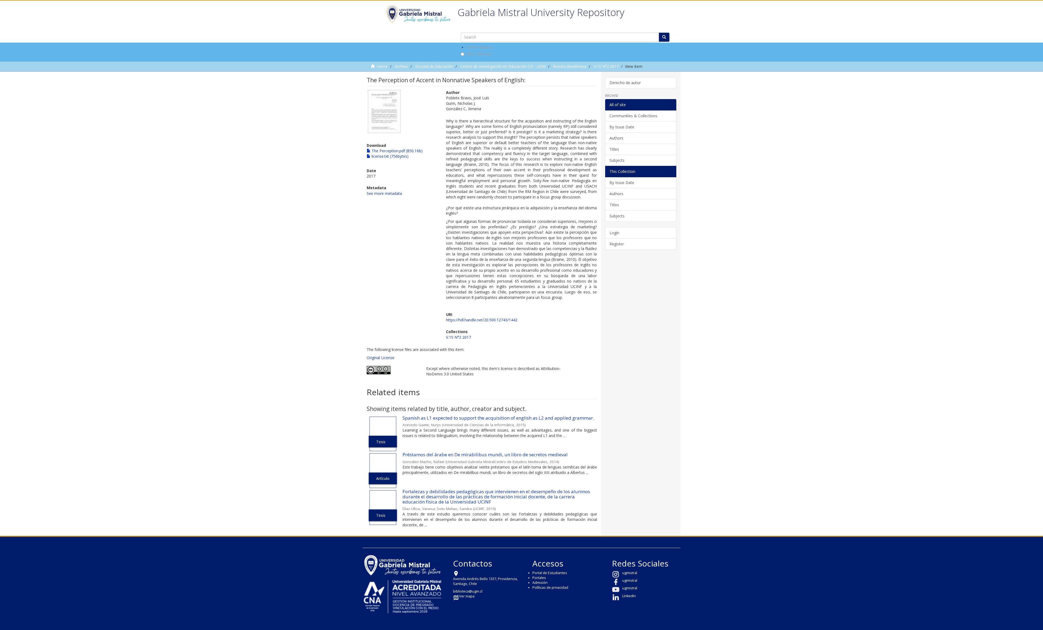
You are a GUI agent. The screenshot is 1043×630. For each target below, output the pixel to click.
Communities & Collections (633, 115)
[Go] (664, 37)
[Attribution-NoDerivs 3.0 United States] (392, 370)
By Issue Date (622, 126)
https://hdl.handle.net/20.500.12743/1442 (481, 319)
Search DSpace (479, 47)
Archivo (401, 66)
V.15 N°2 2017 (606, 66)
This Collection (479, 53)
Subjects (617, 160)
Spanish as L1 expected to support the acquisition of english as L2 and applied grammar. (498, 418)
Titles (614, 149)
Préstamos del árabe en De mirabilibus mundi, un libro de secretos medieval (485, 454)
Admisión (540, 582)
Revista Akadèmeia (569, 66)
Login (614, 232)
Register (617, 243)
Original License (380, 357)
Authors (616, 138)
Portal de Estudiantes (549, 573)
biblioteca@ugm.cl (467, 591)
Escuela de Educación (434, 66)
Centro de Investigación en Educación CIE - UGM (503, 66)
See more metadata (384, 193)
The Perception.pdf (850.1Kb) (396, 150)
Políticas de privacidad (550, 587)
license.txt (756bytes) (389, 156)
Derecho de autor (625, 82)
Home (382, 66)
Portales (539, 577)
